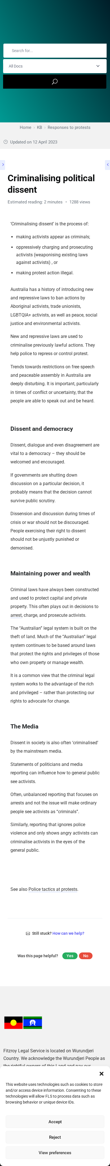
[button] (101, 1073)
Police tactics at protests (52, 889)
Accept (55, 1121)
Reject (55, 1137)
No (85, 956)
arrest (16, 615)
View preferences (55, 1152)
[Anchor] (15, 413)
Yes (70, 956)
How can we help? (68, 933)
